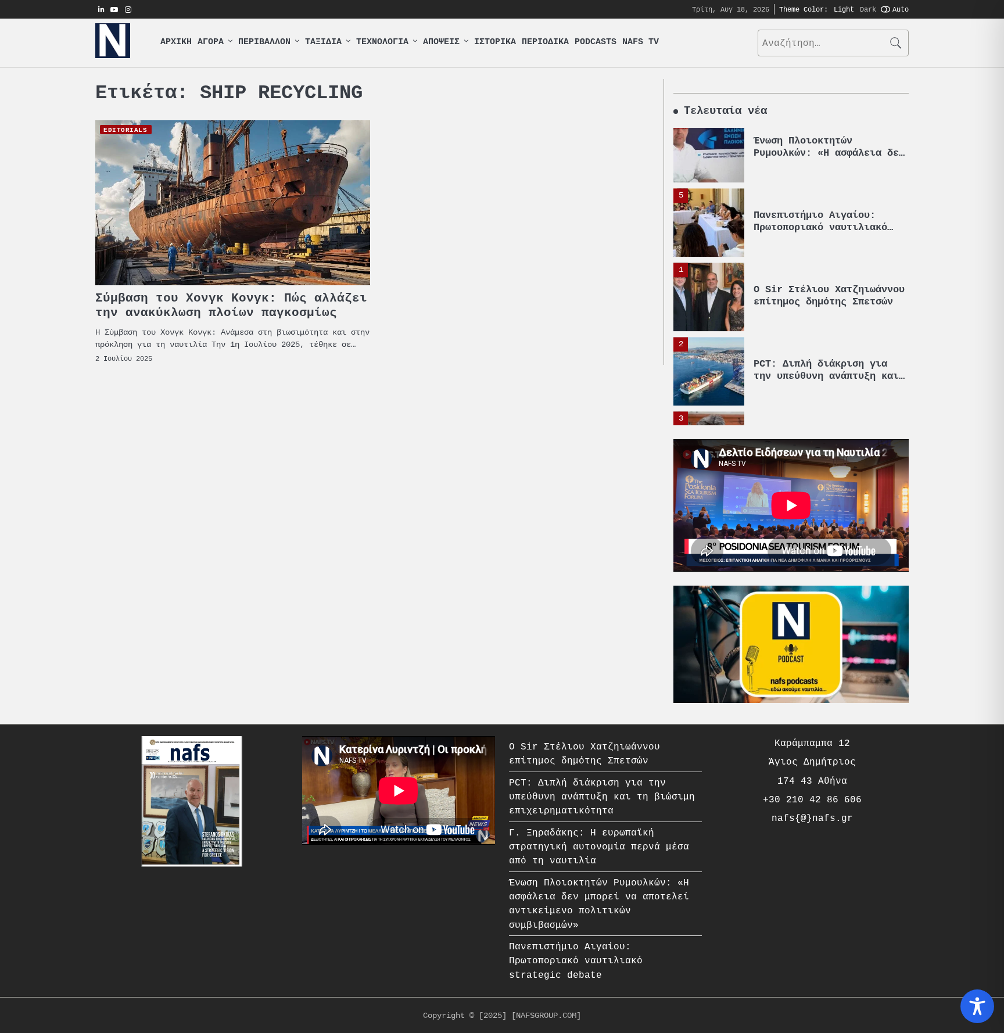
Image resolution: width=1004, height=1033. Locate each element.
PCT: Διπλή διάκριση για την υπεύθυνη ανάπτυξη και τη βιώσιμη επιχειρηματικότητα (602, 796)
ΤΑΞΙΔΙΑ (323, 42)
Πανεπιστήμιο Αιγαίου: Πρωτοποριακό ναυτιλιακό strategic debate (820, 166)
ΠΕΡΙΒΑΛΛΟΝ (264, 42)
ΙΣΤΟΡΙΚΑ (495, 42)
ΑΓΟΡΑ (211, 42)
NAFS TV (640, 42)
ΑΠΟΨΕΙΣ (441, 42)
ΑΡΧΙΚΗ (176, 42)
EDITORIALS (125, 129)
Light (844, 9)
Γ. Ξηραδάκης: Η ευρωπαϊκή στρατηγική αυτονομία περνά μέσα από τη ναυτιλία (829, 389)
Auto (900, 9)
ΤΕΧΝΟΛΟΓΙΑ (382, 42)
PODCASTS (595, 42)
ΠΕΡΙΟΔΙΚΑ (545, 42)
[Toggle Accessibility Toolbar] (977, 1006)
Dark (868, 9)
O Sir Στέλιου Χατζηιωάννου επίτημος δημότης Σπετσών (829, 235)
